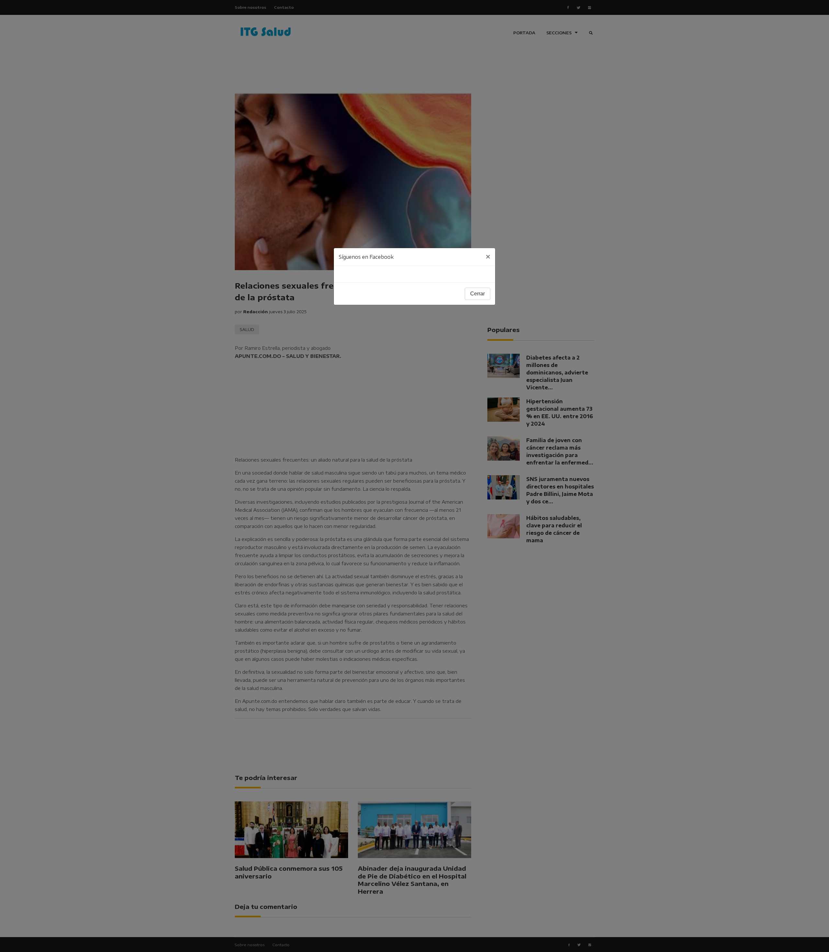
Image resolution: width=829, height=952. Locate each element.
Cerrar (477, 293)
